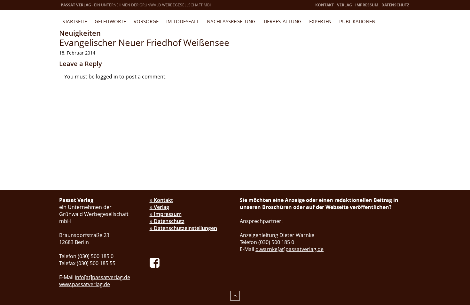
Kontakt (324, 5)
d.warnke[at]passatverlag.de (289, 249)
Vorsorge (146, 21)
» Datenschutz (167, 221)
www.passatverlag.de (84, 284)
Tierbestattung (282, 21)
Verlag (344, 5)
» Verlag (159, 207)
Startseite (74, 21)
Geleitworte (110, 21)
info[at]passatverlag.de (102, 277)
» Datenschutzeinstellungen (183, 228)
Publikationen (357, 21)
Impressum (366, 5)
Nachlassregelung (231, 21)
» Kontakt (161, 200)
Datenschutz (395, 5)
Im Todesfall (182, 21)
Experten (320, 21)
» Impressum (166, 214)
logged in (107, 76)
